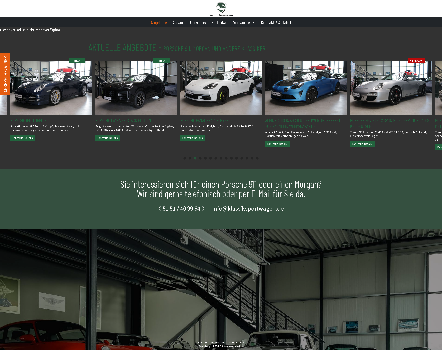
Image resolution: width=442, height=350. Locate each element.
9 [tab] (226, 158)
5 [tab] (205, 158)
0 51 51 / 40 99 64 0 (181, 208)
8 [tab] (221, 158)
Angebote (159, 22)
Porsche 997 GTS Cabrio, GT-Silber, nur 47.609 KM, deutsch (304, 123)
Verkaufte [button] (242, 22)
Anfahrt (202, 342)
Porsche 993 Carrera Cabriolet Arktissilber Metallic (389, 123)
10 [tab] (231, 158)
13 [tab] (247, 158)
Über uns (198, 22)
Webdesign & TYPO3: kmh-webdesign (221, 346)
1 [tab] (184, 158)
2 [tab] (190, 158)
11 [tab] (236, 158)
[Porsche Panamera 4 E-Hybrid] (136, 85)
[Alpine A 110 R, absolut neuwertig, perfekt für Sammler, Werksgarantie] (221, 85)
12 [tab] (241, 158)
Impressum (218, 342)
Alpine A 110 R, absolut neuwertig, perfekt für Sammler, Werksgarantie (218, 123)
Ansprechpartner (5, 74)
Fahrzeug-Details (22, 138)
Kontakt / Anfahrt (276, 22)
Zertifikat (219, 22)
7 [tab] (216, 158)
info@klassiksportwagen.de (248, 208)
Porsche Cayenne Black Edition (38, 120)
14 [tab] (252, 158)
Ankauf (178, 22)
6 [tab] (210, 158)
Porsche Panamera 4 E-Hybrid (121, 120)
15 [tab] (257, 158)
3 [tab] (195, 158)
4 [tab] (200, 158)
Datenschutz (236, 342)
